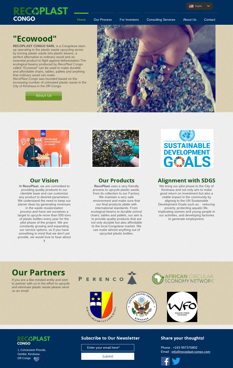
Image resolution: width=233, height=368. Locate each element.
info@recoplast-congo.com (191, 351)
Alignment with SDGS (186, 180)
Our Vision (44, 180)
